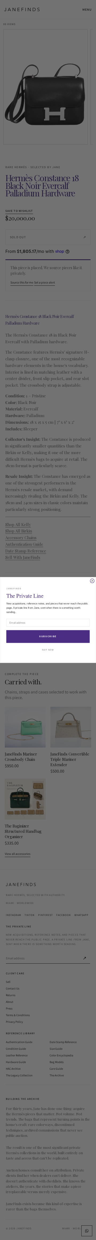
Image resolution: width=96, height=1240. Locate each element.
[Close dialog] (92, 581)
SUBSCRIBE (48, 636)
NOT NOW (48, 650)
